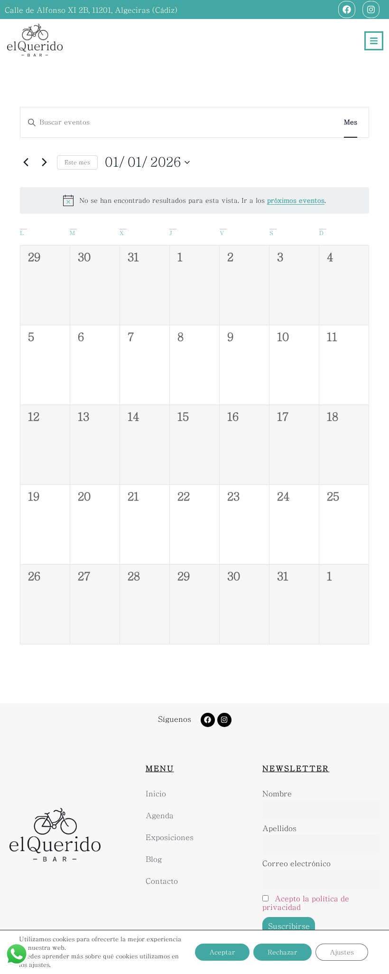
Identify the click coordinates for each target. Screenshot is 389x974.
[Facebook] (346, 9)
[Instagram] (371, 9)
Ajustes (342, 952)
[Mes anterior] (25, 162)
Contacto (162, 881)
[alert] (194, 200)
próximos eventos (295, 200)
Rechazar (282, 952)
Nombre (277, 794)
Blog (154, 859)
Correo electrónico (296, 864)
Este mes (77, 162)
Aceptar (222, 952)
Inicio (156, 794)
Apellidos (279, 828)
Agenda (160, 816)
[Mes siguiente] (44, 162)
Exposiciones (170, 837)
